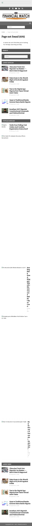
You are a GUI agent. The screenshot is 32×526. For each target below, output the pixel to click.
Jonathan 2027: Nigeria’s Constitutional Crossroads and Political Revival (19, 111)
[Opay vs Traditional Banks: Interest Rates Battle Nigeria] (5, 101)
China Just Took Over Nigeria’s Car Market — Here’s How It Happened (18, 69)
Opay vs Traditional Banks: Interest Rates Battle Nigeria (19, 101)
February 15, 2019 (15, 131)
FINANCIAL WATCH (22, 524)
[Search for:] (16, 27)
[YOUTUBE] (16, 8)
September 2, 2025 (15, 115)
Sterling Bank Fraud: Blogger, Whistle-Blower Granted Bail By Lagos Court (28, 287)
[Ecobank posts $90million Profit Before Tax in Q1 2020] (15, 317)
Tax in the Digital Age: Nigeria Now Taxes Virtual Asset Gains (18, 91)
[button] (30, 23)
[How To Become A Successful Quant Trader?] (14, 422)
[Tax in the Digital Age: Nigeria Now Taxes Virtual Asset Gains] (5, 90)
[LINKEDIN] (19, 8)
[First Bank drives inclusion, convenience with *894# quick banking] (15, 137)
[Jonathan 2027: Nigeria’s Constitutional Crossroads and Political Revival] (5, 110)
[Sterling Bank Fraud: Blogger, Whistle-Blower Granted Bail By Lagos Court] (14, 268)
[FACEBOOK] (9, 8)
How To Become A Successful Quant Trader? (29, 435)
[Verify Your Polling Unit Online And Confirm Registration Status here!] (5, 126)
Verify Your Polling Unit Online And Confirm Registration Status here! (18, 127)
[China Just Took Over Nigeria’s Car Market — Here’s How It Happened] (5, 68)
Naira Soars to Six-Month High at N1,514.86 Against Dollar (18, 80)
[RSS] (22, 8)
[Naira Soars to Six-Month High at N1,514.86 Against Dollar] (5, 79)
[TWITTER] (12, 8)
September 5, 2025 (15, 72)
